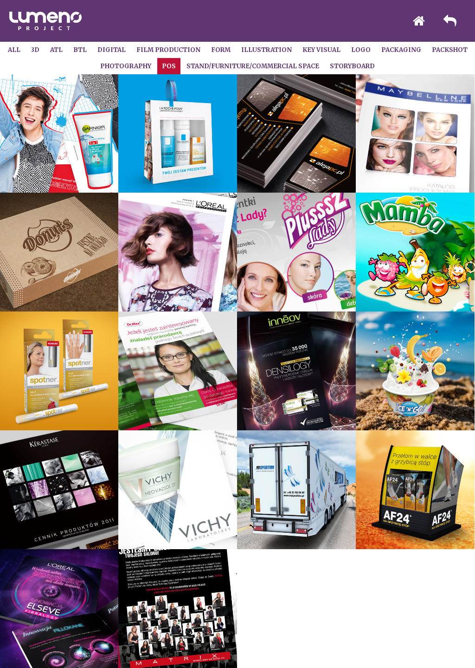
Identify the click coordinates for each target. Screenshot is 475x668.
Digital (111, 50)
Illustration (266, 50)
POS (169, 66)
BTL (80, 50)
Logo (361, 50)
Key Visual (321, 50)
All (14, 50)
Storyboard (352, 66)
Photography (125, 66)
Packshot (450, 50)
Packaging (401, 50)
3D (35, 50)
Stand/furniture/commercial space (252, 66)
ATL (56, 50)
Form (221, 50)
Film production (168, 50)
